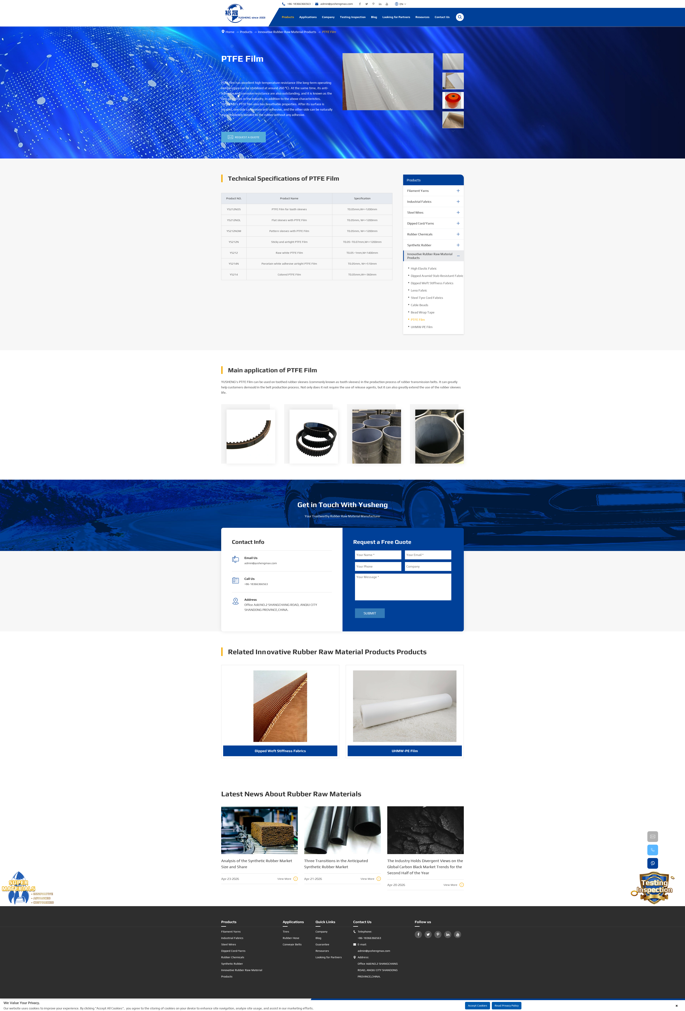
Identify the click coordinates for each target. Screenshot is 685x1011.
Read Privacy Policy (507, 1005)
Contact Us (442, 17)
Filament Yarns (418, 191)
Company (328, 17)
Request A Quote (243, 137)
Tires (286, 931)
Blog (374, 17)
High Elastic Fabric (424, 268)
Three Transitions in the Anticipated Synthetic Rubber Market (336, 863)
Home (230, 32)
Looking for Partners (396, 17)
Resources (422, 17)
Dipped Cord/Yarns (420, 223)
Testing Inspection (353, 17)
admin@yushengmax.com (334, 4)
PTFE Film (329, 32)
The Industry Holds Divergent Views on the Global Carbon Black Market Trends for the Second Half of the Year (425, 866)
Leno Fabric (419, 290)
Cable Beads (419, 305)
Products (288, 17)
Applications (308, 17)
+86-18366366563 (296, 4)
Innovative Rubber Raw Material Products (287, 32)
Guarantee (322, 944)
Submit (370, 613)
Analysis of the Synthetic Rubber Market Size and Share (256, 863)
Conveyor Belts (292, 944)
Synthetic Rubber (419, 245)
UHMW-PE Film (422, 327)
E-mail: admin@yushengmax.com (371, 948)
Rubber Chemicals (420, 234)
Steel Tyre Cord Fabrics (427, 298)
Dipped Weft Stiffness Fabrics (432, 283)
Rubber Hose (291, 938)
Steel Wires (415, 212)
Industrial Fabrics (419, 201)
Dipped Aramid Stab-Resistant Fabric (437, 276)
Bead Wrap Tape (423, 312)
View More (287, 878)
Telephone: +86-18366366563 (367, 935)
